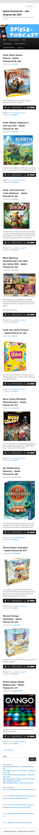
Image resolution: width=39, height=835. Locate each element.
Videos (24, 40)
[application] (19, 107)
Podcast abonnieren (14, 40)
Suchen (5, 756)
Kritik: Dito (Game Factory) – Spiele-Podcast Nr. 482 (16, 331)
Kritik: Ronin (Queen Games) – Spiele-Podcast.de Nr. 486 (12, 58)
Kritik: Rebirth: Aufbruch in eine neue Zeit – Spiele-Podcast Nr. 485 (16, 125)
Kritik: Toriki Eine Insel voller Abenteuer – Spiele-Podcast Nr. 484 (15, 193)
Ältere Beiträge (8, 750)
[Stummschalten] (28, 107)
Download (22, 113)
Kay (4, 789)
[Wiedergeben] (5, 107)
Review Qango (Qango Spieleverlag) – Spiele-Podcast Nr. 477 (13, 684)
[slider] (32, 107)
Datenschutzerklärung (9, 47)
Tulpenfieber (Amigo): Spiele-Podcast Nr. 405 (20, 822)
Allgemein (15, 115)
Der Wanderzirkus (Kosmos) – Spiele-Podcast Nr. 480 (12, 471)
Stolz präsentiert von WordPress (26, 831)
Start (4, 40)
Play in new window (13, 113)
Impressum (20, 47)
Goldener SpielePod (20, 43)
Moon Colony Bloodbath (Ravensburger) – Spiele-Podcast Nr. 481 (15, 401)
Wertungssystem (7, 43)
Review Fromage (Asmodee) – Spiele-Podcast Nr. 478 (12, 618)
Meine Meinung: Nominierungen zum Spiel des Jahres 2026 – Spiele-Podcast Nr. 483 (15, 262)
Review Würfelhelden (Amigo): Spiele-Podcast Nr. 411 (21, 789)
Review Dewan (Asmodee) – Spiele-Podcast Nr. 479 (15, 549)
